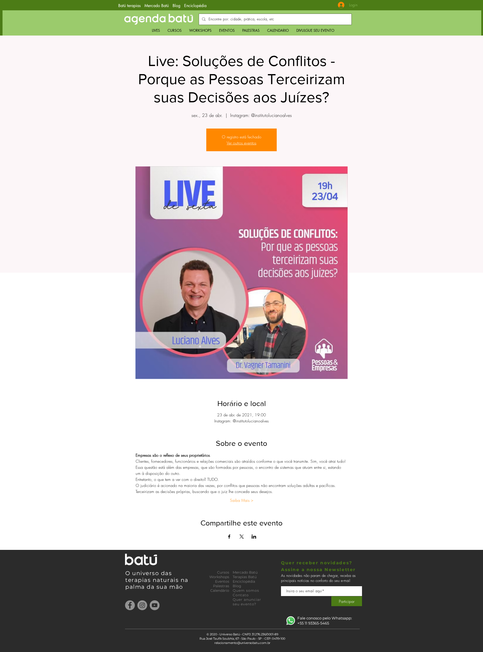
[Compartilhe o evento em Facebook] (229, 537)
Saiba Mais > (241, 500)
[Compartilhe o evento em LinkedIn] (254, 537)
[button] (174, 30)
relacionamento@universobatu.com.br (242, 643)
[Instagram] (142, 605)
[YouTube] (154, 605)
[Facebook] (130, 605)
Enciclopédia (195, 5)
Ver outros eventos (241, 143)
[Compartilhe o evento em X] (241, 537)
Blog (176, 5)
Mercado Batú (157, 5)
